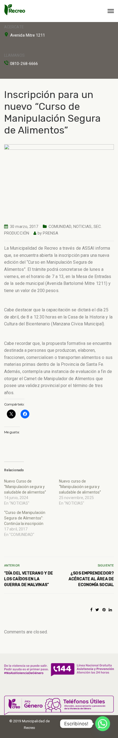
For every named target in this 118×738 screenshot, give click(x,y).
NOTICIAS (82, 226)
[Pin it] (104, 610)
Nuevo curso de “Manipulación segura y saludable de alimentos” (80, 486)
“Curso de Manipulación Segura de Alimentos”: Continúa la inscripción (24, 518)
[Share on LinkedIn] (110, 610)
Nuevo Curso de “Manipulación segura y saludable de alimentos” (25, 486)
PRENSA (50, 233)
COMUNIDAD (60, 226)
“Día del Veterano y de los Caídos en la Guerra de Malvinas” (28, 579)
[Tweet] (97, 610)
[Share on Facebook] (91, 610)
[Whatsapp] (102, 723)
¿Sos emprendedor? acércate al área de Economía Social (91, 579)
